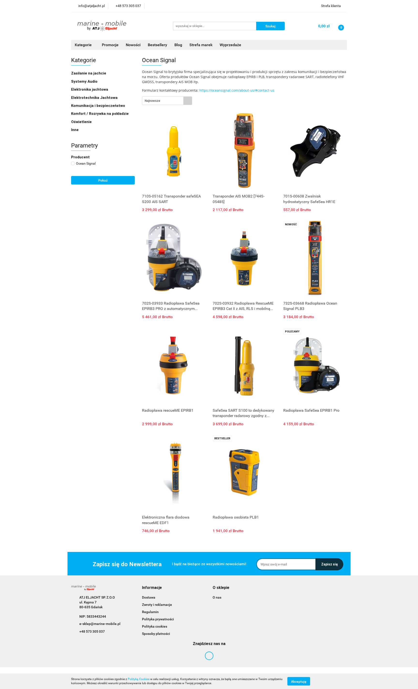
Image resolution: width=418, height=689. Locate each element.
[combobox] (167, 100)
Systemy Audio (84, 81)
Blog (178, 45)
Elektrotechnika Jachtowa (95, 97)
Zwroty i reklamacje (157, 605)
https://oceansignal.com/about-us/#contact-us (236, 90)
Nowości (133, 45)
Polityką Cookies (138, 679)
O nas (217, 597)
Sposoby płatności (156, 634)
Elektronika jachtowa (90, 89)
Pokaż (103, 180)
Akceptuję (298, 681)
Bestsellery (157, 45)
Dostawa (148, 597)
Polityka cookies (154, 626)
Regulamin (150, 612)
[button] (152, 587)
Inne (75, 130)
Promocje (110, 45)
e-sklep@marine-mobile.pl (99, 624)
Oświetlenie (82, 122)
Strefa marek (200, 45)
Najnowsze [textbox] (152, 101)
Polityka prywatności (158, 619)
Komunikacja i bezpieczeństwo (98, 105)
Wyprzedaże (230, 45)
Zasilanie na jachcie (89, 73)
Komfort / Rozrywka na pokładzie (100, 113)
